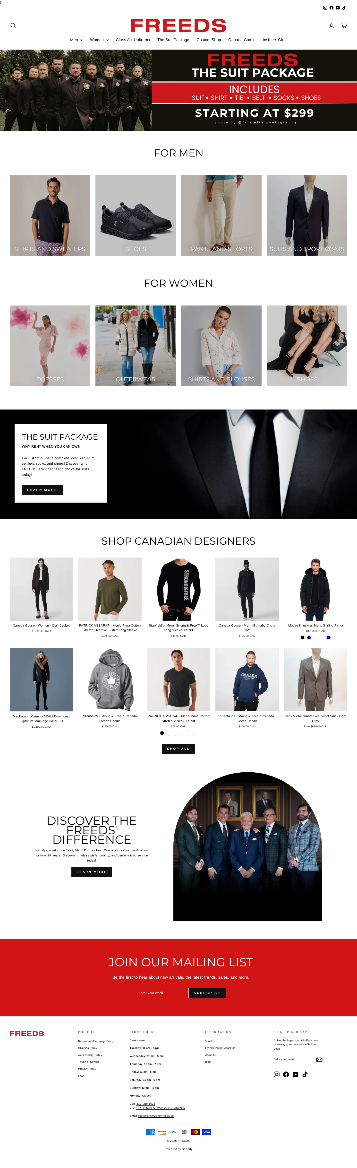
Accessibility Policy (90, 1055)
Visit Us (210, 1041)
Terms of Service (89, 1061)
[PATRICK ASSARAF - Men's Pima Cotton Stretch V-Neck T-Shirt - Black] (162, 733)
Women (97, 40)
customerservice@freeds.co (156, 1115)
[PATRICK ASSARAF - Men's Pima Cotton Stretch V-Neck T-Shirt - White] (168, 733)
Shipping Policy (87, 1047)
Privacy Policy (87, 1068)
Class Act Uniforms (133, 40)
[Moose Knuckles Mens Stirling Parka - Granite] (322, 637)
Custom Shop (209, 40)
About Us (211, 1055)
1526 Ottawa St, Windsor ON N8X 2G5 (160, 1108)
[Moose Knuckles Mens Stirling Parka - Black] (302, 637)
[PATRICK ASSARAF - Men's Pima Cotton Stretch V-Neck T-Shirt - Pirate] (181, 733)
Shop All (178, 748)
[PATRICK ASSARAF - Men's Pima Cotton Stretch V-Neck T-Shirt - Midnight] (195, 733)
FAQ (81, 1075)
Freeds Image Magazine (220, 1047)
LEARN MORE (42, 490)
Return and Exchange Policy (96, 1041)
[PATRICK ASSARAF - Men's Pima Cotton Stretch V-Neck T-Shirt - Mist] (175, 733)
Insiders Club (275, 40)
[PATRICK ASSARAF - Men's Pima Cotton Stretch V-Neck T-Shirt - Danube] (188, 733)
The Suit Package (173, 40)
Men (74, 40)
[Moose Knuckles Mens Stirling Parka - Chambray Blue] (328, 637)
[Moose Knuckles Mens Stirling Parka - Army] (315, 637)
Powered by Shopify (179, 1149)
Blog (208, 1061)
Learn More (91, 872)
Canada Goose (241, 40)
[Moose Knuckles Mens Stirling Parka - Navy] (309, 637)
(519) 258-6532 (145, 1103)
